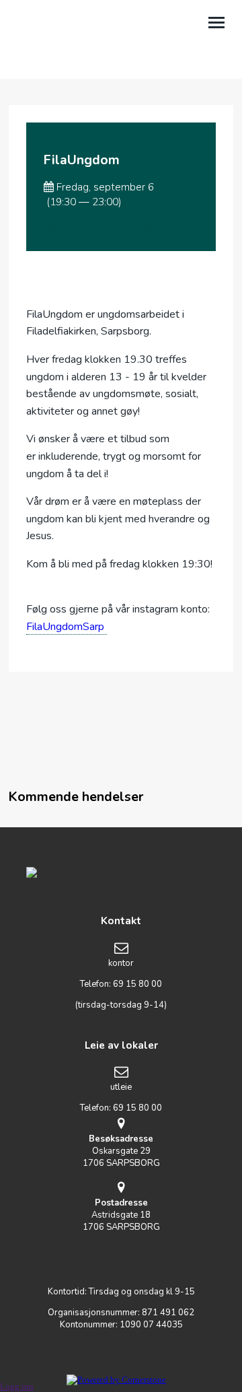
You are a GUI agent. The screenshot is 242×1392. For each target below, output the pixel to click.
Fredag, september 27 (154, 227)
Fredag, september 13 (96, 215)
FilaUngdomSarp (66, 626)
